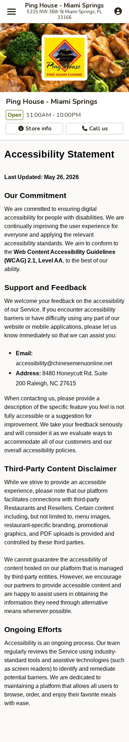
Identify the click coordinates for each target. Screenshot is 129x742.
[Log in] (118, 11)
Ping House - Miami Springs (64, 5)
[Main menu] (11, 11)
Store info (37, 128)
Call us (98, 128)
